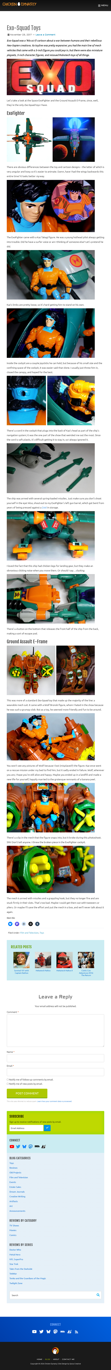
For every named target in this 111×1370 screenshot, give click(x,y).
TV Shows (14, 1225)
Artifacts (13, 1201)
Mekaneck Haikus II (64, 970)
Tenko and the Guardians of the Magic (27, 1278)
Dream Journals (17, 1191)
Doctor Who (15, 1249)
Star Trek (13, 1264)
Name (10, 1051)
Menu (104, 5)
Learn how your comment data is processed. (54, 1101)
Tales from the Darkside (20, 1268)
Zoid (44, 507)
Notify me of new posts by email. (26, 1083)
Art (11, 1206)
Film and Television (29, 932)
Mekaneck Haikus (43, 970)
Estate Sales (15, 1186)
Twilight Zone (15, 1283)
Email (10, 1065)
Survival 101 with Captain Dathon (21, 971)
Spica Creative (75, 1363)
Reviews (13, 1167)
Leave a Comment (45, 34)
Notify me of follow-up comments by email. (31, 1079)
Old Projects (15, 1172)
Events (12, 1182)
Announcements (17, 1210)
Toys (42, 932)
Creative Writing (17, 1196)
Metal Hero (14, 1254)
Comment (13, 1011)
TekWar (13, 1273)
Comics (12, 1235)
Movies (12, 1230)
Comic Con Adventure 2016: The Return (86, 972)
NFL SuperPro (16, 1259)
